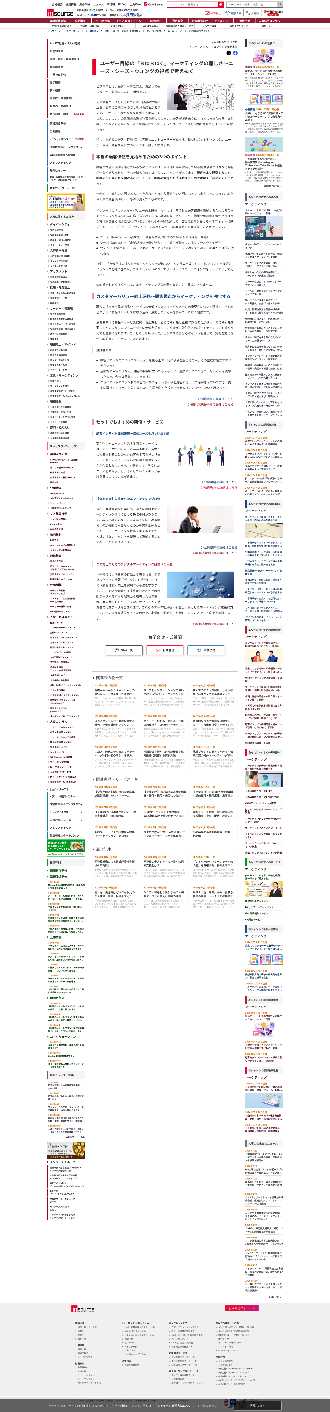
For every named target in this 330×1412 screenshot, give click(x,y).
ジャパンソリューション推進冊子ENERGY (64, 461)
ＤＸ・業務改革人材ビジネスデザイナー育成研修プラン (66, 1063)
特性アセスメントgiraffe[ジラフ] (58, 710)
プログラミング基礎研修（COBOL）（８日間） (65, 906)
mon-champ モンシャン (229, 1350)
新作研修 (84, 4)
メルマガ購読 (209, 26)
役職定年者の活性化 (59, 234)
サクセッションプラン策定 (62, 417)
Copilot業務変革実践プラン (61, 1054)
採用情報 (71, 4)
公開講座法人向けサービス (179, 26)
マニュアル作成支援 (59, 762)
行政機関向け (200, 21)
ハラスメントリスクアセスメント (64, 695)
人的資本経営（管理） (60, 256)
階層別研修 (56, 51)
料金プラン (130, 1350)
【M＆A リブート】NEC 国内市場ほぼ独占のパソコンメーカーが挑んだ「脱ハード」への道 (263, 1256)
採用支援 (244, 21)
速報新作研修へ (272, 186)
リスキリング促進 (58, 265)
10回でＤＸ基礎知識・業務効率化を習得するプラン (66, 1045)
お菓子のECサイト (120, 26)
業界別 (81, 1334)
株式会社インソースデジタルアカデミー (235, 1368)
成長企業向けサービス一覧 (184, 1364)
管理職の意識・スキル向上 (62, 329)
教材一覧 (82, 1371)
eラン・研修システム (67, 139)
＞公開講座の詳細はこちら (215, 398)
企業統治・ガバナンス (60, 412)
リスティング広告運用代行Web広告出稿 (62, 600)
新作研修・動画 (67, 114)
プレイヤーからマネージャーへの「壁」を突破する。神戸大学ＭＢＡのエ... (66, 1107)
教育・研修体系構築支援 (183, 1330)
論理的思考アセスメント (61, 647)
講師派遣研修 (58, 21)
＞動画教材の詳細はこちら (219, 487)
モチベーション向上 (59, 369)
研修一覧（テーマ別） (88, 1327)
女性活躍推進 (56, 230)
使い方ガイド (131, 1342)
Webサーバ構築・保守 (60, 606)
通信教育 (177, 21)
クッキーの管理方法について (176, 1405)
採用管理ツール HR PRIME (63, 782)
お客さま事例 (131, 1346)
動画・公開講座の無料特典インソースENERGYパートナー (64, 178)
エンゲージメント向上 (60, 360)
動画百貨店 (55, 540)
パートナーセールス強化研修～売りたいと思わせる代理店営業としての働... (66, 895)
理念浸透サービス (58, 747)
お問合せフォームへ (242, 1308)
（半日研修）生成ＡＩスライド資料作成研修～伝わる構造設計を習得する (66, 945)
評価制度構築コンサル (60, 742)
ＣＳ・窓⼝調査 (57, 690)
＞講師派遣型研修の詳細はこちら (211, 404)
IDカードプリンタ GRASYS (63, 777)
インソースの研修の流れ (229, 1342)
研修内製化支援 (57, 472)
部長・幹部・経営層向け (64, 59)
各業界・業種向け (60, 106)
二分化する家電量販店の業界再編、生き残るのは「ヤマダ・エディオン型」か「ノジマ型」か (263, 1216)
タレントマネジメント (60, 260)
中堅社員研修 (58, 74)
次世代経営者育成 (58, 334)
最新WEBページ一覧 (62, 188)
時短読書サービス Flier (61, 579)
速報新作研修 (58, 870)
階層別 (81, 1330)
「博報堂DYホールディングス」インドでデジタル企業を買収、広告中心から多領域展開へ (264, 1157)
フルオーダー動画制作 (60, 550)
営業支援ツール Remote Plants (65, 395)
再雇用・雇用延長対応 (60, 239)
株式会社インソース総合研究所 (231, 1384)
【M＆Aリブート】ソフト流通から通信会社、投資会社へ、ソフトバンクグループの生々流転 (264, 1200)
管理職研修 (56, 67)
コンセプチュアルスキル (89, 1383)
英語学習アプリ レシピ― (62, 574)
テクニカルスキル (86, 1375)
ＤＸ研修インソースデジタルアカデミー (63, 1193)
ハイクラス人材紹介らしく (59, 1208)
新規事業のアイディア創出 (62, 391)
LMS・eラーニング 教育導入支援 (187, 1334)
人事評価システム (60, 820)
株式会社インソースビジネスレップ (233, 1372)
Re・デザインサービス (61, 767)
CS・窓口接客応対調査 (182, 1342)
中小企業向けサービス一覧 (184, 1360)
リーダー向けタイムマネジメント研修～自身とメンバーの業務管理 (66, 978)
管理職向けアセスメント (61, 282)
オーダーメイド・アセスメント (65, 716)
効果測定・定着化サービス (62, 477)
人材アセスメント (179, 1338)
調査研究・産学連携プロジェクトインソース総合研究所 (65, 1169)
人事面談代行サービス (60, 772)
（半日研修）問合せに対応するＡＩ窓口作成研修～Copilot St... (66, 989)
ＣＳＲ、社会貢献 (58, 422)
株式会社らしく (225, 1364)
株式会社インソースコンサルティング (234, 1376)
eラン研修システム (129, 21)
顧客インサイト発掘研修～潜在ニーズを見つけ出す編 (132, 433)
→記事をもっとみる (75, 1137)
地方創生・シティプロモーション (187, 1383)
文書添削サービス (58, 675)
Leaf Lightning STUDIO (135, 1354)
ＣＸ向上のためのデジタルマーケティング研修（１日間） (136, 564)
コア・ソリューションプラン (185, 1327)
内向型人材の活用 (58, 350)
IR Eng (122, 4)
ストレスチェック (60, 162)
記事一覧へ (275, 1297)
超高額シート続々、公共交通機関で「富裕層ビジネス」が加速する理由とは (263, 1185)
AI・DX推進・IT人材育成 (65, 43)
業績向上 (54, 339)
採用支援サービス (58, 298)
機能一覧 (129, 1338)
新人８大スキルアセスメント (64, 637)
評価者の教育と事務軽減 (61, 319)
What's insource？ (61, 26)
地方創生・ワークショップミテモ (62, 1200)
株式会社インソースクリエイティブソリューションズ (236, 1380)
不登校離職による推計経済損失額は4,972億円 (65, 1085)
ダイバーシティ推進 (59, 244)
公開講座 (80, 21)
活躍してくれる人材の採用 (62, 293)
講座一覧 (82, 1349)
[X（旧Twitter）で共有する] (228, 53)
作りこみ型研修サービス (61, 467)
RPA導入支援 (56, 529)
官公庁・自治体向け (62, 98)
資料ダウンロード (239, 26)
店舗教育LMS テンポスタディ (66, 147)
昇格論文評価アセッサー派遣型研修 (60, 669)
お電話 (255, 13)
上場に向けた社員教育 (60, 407)
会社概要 (57, 4)
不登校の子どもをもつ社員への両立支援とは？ (66, 1096)
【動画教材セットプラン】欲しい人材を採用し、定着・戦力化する (66, 1006)
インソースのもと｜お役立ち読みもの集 (233, 1330)
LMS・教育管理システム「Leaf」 (140, 1327)
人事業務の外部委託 (59, 438)
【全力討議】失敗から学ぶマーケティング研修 (128, 498)
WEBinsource (150, 26)
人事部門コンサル (269, 21)
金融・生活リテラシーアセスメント (65, 685)
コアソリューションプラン (62, 727)
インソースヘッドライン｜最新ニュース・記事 (87, 31)
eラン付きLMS (59, 812)
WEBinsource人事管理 (62, 155)
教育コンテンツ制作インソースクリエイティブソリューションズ (67, 1185)
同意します (258, 1405)
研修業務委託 (177, 1379)
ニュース (98, 4)
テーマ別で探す (85, 1356)
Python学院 (56, 524)
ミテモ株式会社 (225, 1360)
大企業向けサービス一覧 (183, 1356)
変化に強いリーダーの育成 (62, 324)
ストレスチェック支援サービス (139, 1334)
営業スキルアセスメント (61, 642)
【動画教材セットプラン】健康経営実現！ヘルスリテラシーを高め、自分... (66, 1028)
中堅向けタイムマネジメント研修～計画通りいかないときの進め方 (66, 967)
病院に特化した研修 (59, 433)
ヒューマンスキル (86, 1379)
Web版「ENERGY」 (91, 26)
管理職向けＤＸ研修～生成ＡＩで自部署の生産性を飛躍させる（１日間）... (66, 917)
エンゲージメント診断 (60, 652)
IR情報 (111, 4)
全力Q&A (135, 4)
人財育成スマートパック (61, 498)
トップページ (54, 31)
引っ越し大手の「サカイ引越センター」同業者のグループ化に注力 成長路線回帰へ (263, 1287)
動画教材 (155, 21)
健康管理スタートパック (64, 835)
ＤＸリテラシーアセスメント (62, 627)
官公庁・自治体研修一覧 (183, 1375)
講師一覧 (54, 482)
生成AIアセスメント (58, 632)
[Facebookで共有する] (235, 53)
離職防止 (54, 303)
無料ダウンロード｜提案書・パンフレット (234, 1334)
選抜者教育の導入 (58, 277)
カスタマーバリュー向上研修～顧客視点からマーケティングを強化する (163, 296)
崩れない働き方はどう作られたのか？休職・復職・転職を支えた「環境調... (66, 1117)
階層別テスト (56, 622)
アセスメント (222, 21)
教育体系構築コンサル (60, 732)
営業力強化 (55, 381)
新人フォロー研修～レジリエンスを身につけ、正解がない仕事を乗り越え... (66, 956)
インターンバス (57, 752)
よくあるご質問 (225, 1346)
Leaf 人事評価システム (135, 1330)
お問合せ (215, 13)
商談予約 (236, 13)
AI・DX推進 (102, 21)
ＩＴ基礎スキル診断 (59, 680)
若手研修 (55, 82)
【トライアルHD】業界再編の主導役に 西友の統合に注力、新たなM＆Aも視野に (264, 1271)
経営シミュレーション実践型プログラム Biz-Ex (62, 568)
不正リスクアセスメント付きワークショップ (62, 702)
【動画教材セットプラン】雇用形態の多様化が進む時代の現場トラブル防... (66, 1017)
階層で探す (83, 1353)
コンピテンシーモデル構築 (62, 737)
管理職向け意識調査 (59, 662)
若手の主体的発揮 (58, 355)
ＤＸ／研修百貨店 (58, 519)
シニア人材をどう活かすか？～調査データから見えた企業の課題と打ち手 (66, 1128)
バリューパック (57, 503)
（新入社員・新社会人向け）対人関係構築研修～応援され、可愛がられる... (66, 928)
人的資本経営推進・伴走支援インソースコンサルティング (63, 1177)
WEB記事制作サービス (61, 611)
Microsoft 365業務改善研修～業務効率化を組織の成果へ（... (66, 885)
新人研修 (55, 90)
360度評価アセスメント (61, 657)
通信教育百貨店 (57, 561)
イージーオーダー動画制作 (62, 545)
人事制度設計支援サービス (184, 1346)
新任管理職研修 (57, 314)
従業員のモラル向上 (59, 365)
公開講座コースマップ (60, 508)
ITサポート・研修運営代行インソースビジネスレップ (62, 1216)
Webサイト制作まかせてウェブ (57, 592)
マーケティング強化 (59, 386)
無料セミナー (268, 26)
